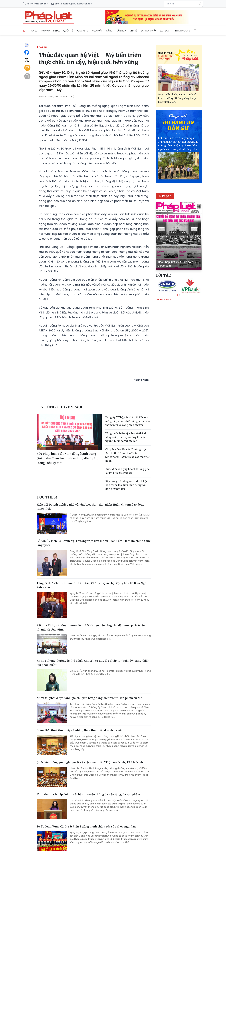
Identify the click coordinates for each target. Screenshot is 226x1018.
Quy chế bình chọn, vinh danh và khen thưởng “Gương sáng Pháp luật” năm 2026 (177, 98)
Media (56, 30)
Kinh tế (133, 30)
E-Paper (165, 196)
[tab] (177, 295)
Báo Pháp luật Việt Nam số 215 (177, 262)
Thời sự (33, 30)
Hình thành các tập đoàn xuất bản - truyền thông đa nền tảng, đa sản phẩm (88, 794)
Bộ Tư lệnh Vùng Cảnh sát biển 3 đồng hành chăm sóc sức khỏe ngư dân (86, 826)
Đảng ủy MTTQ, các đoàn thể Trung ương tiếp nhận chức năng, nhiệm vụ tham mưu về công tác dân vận (128, 421)
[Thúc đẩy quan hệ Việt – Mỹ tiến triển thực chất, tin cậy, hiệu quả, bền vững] (48, 17)
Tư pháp (45, 30)
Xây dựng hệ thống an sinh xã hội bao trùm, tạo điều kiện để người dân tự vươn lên (126, 485)
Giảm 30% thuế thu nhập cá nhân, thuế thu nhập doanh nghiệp (80, 730)
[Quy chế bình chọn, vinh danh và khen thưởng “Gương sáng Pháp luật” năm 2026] (178, 77)
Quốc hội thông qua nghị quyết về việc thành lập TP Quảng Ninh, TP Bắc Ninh (90, 762)
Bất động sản (148, 30)
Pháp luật (97, 30)
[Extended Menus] (195, 30)
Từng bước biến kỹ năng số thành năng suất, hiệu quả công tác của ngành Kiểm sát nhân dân (126, 437)
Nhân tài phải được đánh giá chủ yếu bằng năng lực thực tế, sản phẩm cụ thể (89, 698)
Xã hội (109, 30)
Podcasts (82, 30)
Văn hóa (121, 30)
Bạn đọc (165, 30)
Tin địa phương (181, 30)
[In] (27, 76)
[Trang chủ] (24, 31)
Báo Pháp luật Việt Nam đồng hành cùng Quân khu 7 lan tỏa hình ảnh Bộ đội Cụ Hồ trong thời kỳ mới (68, 458)
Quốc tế (68, 30)
